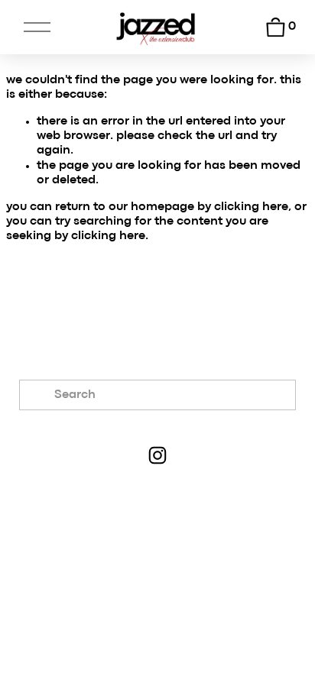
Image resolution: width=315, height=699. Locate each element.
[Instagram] (157, 455)
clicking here (251, 207)
